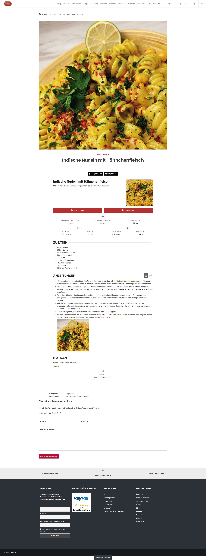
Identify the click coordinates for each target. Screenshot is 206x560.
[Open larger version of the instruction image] (73, 351)
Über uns (139, 494)
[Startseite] (7, 4)
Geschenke (122, 4)
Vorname (42, 506)
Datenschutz (108, 504)
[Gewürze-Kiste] (40, 14)
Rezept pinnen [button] (129, 210)
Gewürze (66, 4)
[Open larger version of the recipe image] (139, 192)
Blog (137, 508)
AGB (105, 494)
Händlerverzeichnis (143, 498)
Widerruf (107, 508)
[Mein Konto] (194, 4)
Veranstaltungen (142, 501)
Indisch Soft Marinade (73, 396)
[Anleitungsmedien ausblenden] (150, 275)
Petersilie (85, 396)
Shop (59, 4)
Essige (85, 4)
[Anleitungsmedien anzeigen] (146, 275)
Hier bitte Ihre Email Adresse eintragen (52, 522)
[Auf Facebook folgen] (181, 3)
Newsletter (140, 515)
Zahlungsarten (109, 498)
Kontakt (139, 518)
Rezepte (131, 4)
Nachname (43, 514)
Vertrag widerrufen (103, 557)
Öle (91, 4)
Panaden (103, 4)
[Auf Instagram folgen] (186, 3)
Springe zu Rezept (96, 174)
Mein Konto (141, 4)
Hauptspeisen (50, 14)
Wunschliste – (155, 4)
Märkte (138, 504)
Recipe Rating (43, 413)
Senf (96, 4)
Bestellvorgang (109, 501)
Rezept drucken (112, 174)
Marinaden (76, 4)
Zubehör (112, 4)
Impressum (140, 522)
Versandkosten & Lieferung (114, 511)
